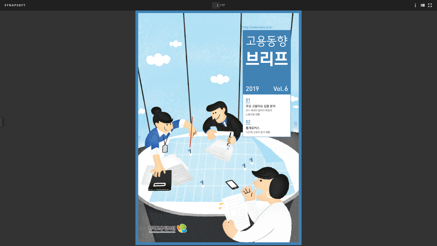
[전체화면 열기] (430, 5)
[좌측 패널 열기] (422, 5)
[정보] (415, 5)
